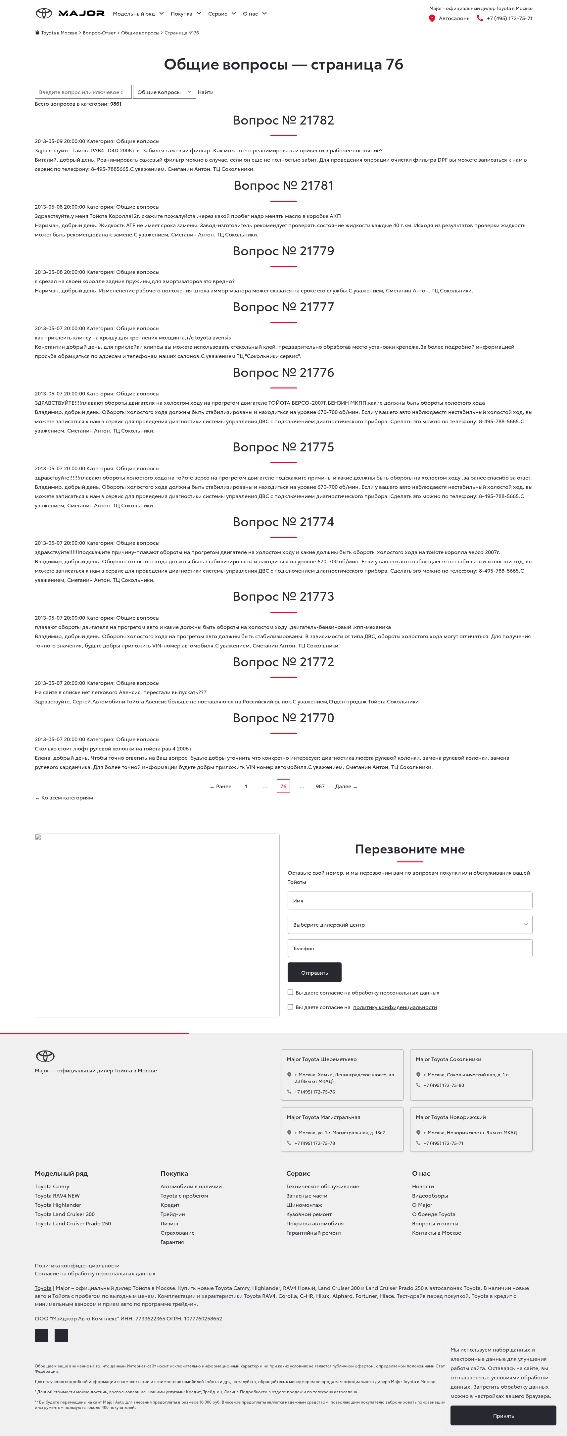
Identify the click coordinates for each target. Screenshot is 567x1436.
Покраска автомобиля (315, 1223)
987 (320, 786)
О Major (422, 1204)
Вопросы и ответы (435, 1223)
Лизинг (170, 1223)
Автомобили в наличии (191, 1186)
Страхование (178, 1232)
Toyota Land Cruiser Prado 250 (73, 1223)
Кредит (170, 1204)
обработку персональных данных (396, 992)
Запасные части (306, 1195)
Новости (423, 1186)
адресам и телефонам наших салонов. (150, 355)
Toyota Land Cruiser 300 (65, 1213)
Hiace (387, 1295)
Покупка (174, 1172)
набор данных (511, 1349)
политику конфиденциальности (395, 1006)
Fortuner (366, 1295)
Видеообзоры (430, 1195)
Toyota (43, 1287)
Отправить (314, 972)
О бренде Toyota (433, 1213)
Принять (503, 1415)
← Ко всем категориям (64, 797)
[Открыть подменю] (161, 13)
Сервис (298, 1172)
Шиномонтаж (304, 1204)
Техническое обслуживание (322, 1186)
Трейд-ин (173, 1213)
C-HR (306, 1295)
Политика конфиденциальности (77, 1265)
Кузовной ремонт (309, 1213)
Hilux (322, 1295)
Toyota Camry (52, 1186)
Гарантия (172, 1241)
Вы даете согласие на (368, 992)
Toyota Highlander (58, 1204)
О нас (421, 1172)
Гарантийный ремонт (313, 1232)
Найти (205, 91)
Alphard (342, 1295)
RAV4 (268, 1295)
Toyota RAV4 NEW (57, 1195)
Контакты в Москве (436, 1232)
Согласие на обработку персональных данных (95, 1273)
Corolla (287, 1295)
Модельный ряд (61, 1172)
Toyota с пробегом (184, 1195)
